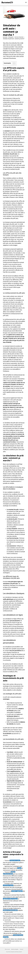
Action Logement (17, 891)
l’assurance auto (15, 860)
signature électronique (10, 898)
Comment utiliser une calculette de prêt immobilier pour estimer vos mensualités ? (14, 941)
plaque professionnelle (10, 910)
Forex (19, 868)
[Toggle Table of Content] (13, 63)
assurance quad (8, 885)
